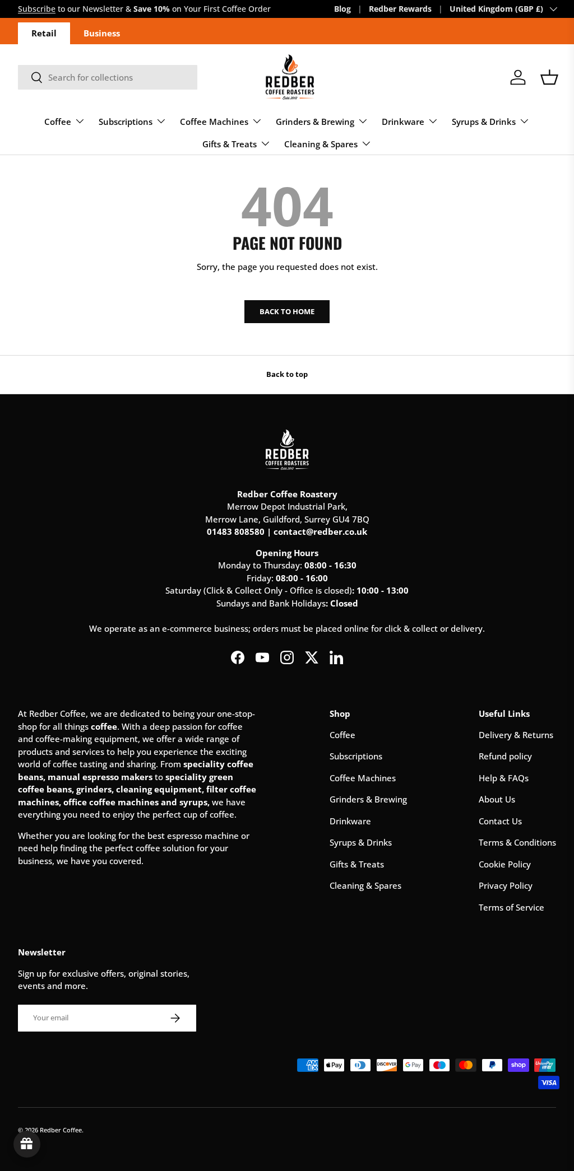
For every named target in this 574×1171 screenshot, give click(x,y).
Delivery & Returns (516, 734)
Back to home (287, 311)
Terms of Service (511, 907)
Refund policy (505, 756)
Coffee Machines (363, 777)
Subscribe (36, 9)
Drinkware (350, 821)
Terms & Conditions (517, 842)
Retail (44, 33)
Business (102, 33)
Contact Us (500, 821)
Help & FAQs (504, 777)
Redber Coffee (61, 1130)
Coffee (342, 734)
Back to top (287, 374)
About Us (497, 799)
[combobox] (107, 77)
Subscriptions (356, 756)
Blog (342, 9)
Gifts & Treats (357, 864)
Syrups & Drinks (361, 842)
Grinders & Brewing (368, 799)
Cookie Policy (505, 864)
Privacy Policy (506, 885)
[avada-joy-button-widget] (26, 1144)
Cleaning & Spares (365, 885)
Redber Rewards (400, 9)
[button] (549, 77)
